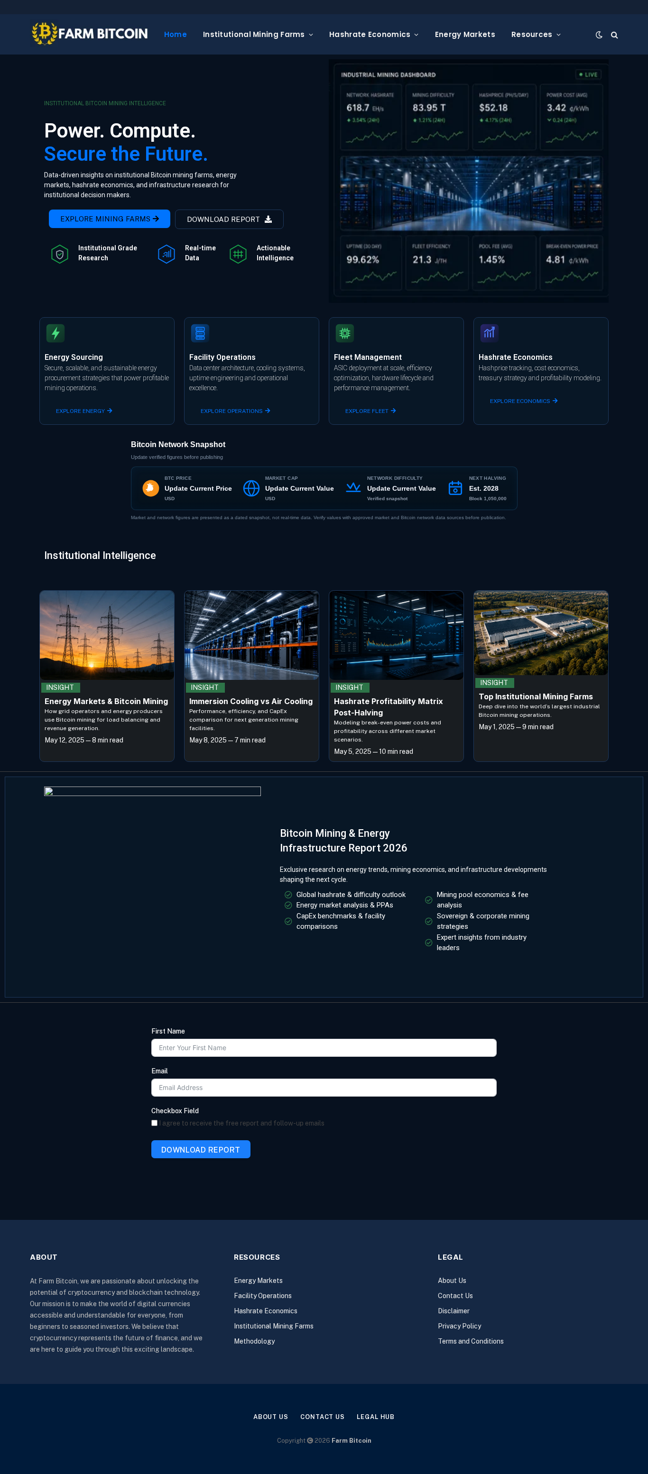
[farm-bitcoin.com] (89, 34)
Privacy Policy (459, 1326)
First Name (168, 1031)
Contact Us (455, 1296)
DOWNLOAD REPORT (201, 1149)
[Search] (613, 34)
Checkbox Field (175, 1111)
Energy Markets (465, 34)
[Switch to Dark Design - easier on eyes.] (599, 34)
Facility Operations (263, 1296)
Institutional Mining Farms (254, 34)
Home (175, 34)
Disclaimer (454, 1311)
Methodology (254, 1341)
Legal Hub (376, 1416)
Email (159, 1071)
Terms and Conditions (471, 1341)
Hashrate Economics (369, 34)
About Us (452, 1280)
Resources (532, 34)
